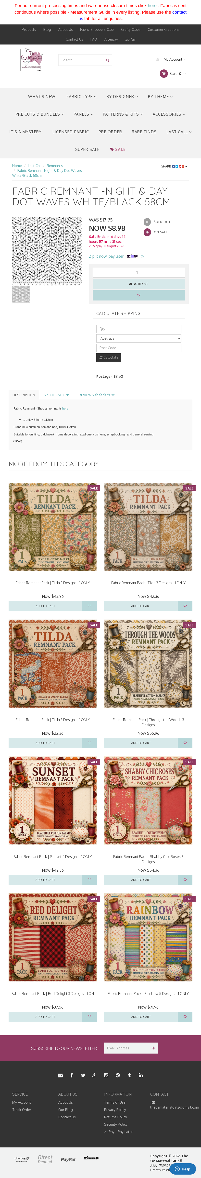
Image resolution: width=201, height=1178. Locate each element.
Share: (166, 166)
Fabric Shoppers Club (97, 29)
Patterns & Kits (121, 114)
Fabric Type (80, 96)
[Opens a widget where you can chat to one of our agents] (182, 1169)
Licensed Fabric (70, 131)
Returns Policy (115, 1117)
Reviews (87, 395)
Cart (175, 73)
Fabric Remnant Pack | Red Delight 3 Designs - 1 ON (53, 993)
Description (24, 395)
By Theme (159, 96)
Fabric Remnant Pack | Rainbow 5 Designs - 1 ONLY (148, 993)
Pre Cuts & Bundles (38, 114)
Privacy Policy (115, 1110)
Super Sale (87, 149)
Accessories (168, 114)
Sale (120, 149)
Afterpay (111, 39)
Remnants (55, 166)
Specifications (57, 395)
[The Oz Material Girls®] (31, 59)
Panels (82, 114)
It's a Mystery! (26, 131)
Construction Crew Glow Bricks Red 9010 (45, 1160)
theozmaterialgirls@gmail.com (169, 1107)
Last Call (177, 131)
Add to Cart (45, 606)
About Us (65, 29)
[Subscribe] (152, 1048)
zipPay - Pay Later (118, 1132)
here (152, 5)
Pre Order (110, 131)
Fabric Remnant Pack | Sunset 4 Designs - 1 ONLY (52, 856)
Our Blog (65, 1110)
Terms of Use (115, 1102)
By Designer (120, 96)
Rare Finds (144, 131)
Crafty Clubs (130, 29)
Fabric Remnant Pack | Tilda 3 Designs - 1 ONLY (53, 582)
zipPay (130, 39)
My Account (173, 59)
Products (29, 29)
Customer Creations (163, 29)
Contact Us (74, 39)
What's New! (42, 96)
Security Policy (115, 1124)
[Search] (107, 60)
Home (17, 166)
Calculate (110, 357)
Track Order (21, 1110)
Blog (47, 29)
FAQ (93, 39)
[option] (47, 251)
